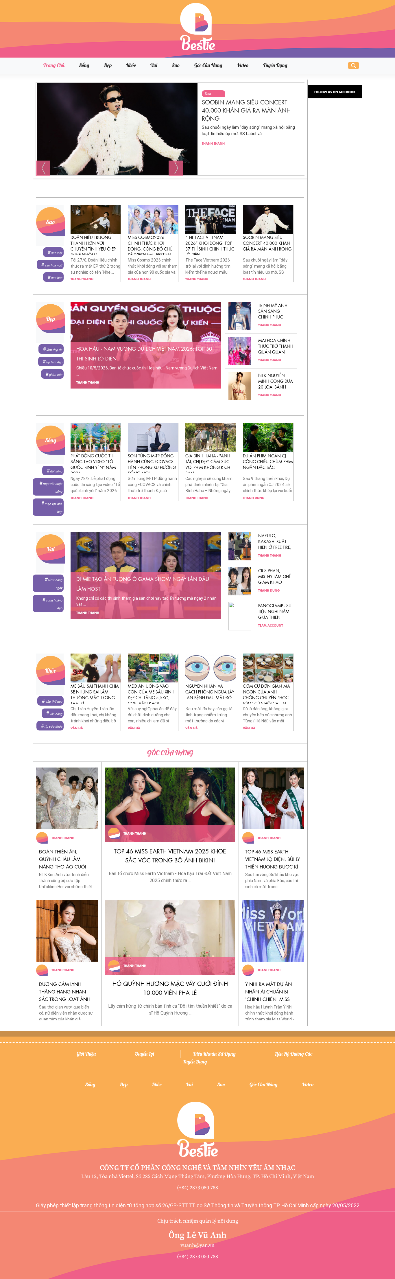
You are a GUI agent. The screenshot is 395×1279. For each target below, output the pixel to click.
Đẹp (108, 65)
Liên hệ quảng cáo (294, 1053)
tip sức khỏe (53, 726)
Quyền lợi (144, 1053)
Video (243, 65)
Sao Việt (56, 253)
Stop (172, 182)
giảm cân (55, 375)
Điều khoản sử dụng (214, 1053)
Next (176, 168)
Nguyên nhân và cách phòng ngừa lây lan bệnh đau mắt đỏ (209, 691)
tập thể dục (53, 702)
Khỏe (131, 65)
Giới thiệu (86, 1053)
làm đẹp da (54, 350)
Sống (84, 65)
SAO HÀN (56, 278)
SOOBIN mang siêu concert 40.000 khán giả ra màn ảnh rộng (246, 110)
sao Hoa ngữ (53, 265)
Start (168, 182)
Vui (153, 65)
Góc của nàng (208, 65)
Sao (176, 65)
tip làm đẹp (54, 362)
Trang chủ (53, 65)
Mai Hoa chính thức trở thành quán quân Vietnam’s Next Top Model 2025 (275, 351)
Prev (43, 168)
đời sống (56, 471)
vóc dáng (55, 714)
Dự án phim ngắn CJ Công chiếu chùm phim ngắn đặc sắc (268, 461)
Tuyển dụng (275, 65)
